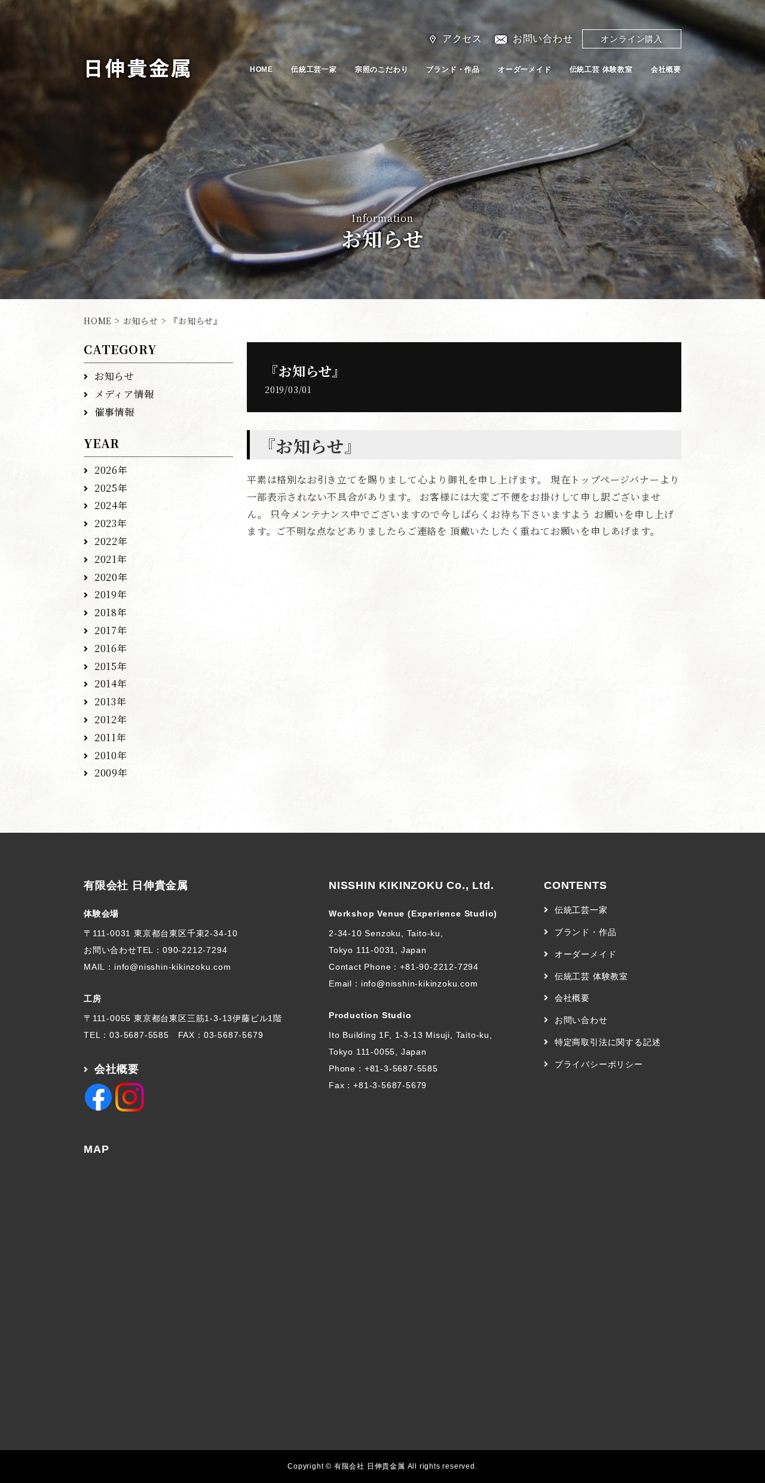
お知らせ (140, 321)
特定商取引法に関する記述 (608, 1042)
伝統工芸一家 (314, 69)
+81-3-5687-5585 (401, 1068)
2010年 (110, 755)
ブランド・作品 (453, 69)
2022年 (111, 541)
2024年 (111, 505)
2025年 (111, 488)
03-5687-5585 (139, 1035)
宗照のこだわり (382, 69)
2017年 (110, 630)
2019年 (110, 594)
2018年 (110, 612)
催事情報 (114, 412)
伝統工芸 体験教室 (601, 69)
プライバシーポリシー (599, 1064)
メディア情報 (124, 394)
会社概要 (666, 69)
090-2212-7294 (195, 950)
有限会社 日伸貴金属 (136, 885)
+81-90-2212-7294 (439, 967)
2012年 (110, 719)
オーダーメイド (525, 69)
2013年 (110, 701)
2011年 (110, 737)
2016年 (110, 648)
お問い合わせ (543, 39)
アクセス (462, 39)
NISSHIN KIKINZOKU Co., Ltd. (411, 885)
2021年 (110, 559)
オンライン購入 (632, 39)
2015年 (110, 666)
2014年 (110, 683)
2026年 (111, 470)
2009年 (111, 772)
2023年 (110, 523)
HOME (261, 69)
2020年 (111, 577)
